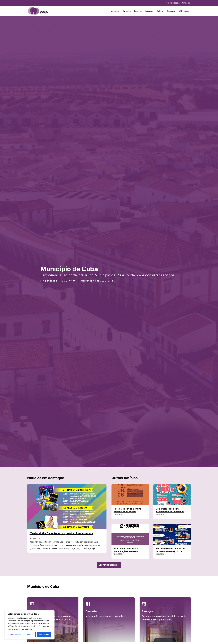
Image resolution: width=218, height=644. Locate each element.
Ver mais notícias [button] (108, 565)
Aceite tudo (44, 634)
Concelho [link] (126, 11)
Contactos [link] (185, 3)
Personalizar (15, 634)
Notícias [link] (176, 3)
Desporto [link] (171, 11)
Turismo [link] (168, 3)
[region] (29, 624)
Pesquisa (185, 11)
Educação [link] (149, 11)
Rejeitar (30, 634)
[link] (38, 11)
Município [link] (115, 11)
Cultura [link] (160, 11)
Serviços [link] (138, 11)
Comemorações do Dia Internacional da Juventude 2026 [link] (170, 512)
